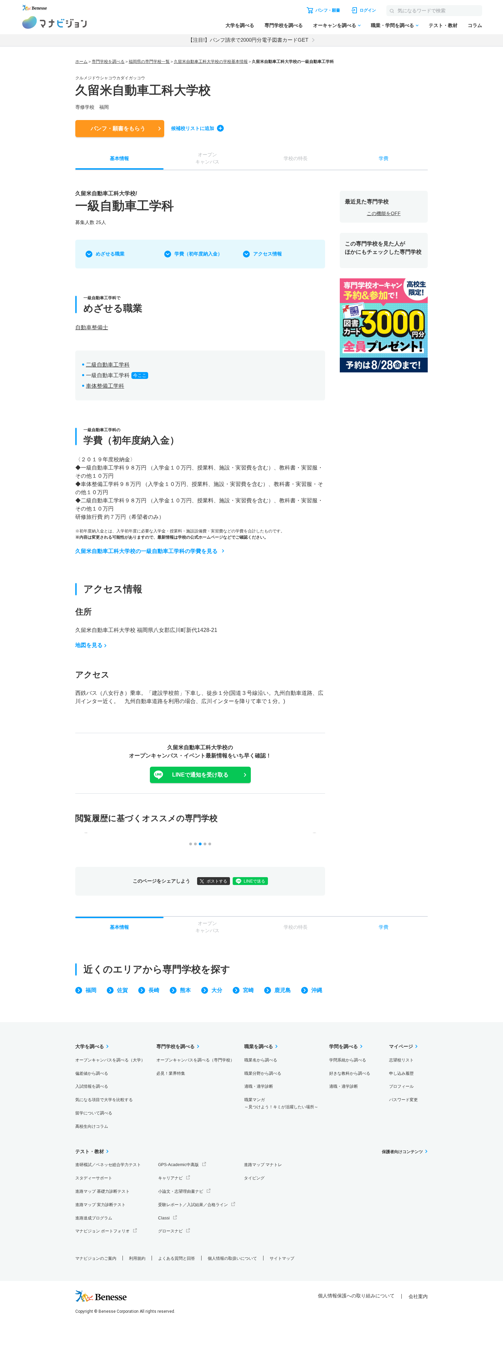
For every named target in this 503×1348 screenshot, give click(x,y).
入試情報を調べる (91, 1086)
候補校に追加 (192, 128)
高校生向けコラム (91, 1126)
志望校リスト (401, 1060)
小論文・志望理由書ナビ (180, 1191)
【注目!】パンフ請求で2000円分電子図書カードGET (248, 40)
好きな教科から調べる (349, 1073)
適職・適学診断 (258, 1086)
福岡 (91, 990)
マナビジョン (54, 22)
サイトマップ (282, 1258)
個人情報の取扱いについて (232, 1258)
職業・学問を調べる (392, 25)
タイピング (254, 1178)
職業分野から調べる (262, 1073)
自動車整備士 (91, 327)
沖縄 (316, 990)
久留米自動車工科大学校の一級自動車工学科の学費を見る (146, 551)
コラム (475, 25)
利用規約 (137, 1258)
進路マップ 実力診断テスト (100, 1204)
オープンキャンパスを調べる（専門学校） (195, 1060)
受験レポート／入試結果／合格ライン (193, 1204)
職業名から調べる (260, 1060)
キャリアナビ (170, 1178)
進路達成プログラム (93, 1218)
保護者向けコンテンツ (402, 1151)
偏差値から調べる (91, 1073)
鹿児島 (282, 990)
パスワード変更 (403, 1099)
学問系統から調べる (347, 1060)
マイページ (401, 1046)
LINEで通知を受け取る (200, 775)
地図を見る (89, 645)
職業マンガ (281, 1103)
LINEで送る (254, 881)
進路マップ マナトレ (263, 1164)
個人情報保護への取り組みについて (356, 1295)
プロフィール (401, 1086)
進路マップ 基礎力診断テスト (102, 1191)
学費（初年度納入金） (198, 253)
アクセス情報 (267, 253)
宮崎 (248, 990)
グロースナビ (170, 1231)
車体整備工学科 (105, 386)
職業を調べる (258, 1046)
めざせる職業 (110, 253)
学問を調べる (343, 1046)
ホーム (81, 61)
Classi (164, 1218)
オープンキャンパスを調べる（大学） (110, 1060)
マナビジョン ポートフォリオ (102, 1231)
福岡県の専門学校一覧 (149, 61)
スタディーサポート (93, 1178)
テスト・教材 (443, 25)
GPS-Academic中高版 (178, 1164)
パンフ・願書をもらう (118, 128)
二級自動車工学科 (108, 365)
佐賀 (122, 990)
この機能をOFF (384, 213)
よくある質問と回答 (176, 1258)
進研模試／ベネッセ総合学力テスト (108, 1164)
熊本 (185, 990)
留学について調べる (93, 1113)
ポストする (217, 881)
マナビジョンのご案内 (95, 1258)
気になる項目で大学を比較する (104, 1099)
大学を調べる (239, 25)
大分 (216, 990)
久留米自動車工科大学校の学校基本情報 (211, 61)
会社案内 (418, 1296)
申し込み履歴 (401, 1073)
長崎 (154, 990)
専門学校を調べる (284, 25)
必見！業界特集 (170, 1073)
